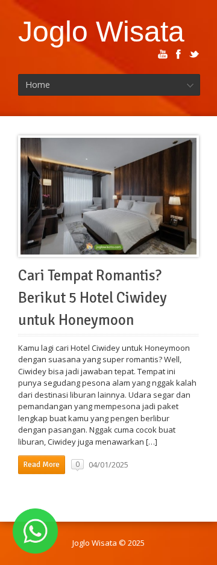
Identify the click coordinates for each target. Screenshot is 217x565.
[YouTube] (163, 54)
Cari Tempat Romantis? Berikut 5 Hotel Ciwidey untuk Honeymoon (92, 298)
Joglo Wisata (101, 31)
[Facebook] (178, 54)
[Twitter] (194, 54)
